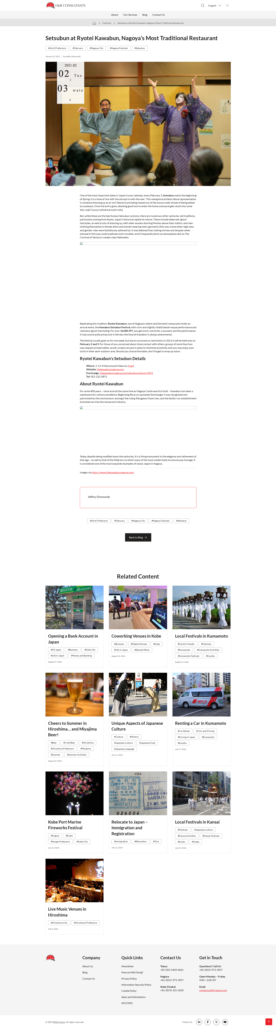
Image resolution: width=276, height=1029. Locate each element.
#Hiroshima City (59, 922)
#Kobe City (82, 841)
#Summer (55, 754)
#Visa (156, 841)
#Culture (118, 736)
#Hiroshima (88, 742)
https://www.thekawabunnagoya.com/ (113, 472)
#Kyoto (181, 841)
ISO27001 (127, 1003)
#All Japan (56, 649)
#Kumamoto (184, 649)
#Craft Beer (69, 742)
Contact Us (158, 14)
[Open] (227, 5)
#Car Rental (184, 731)
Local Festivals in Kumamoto (201, 636)
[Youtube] (225, 1022)
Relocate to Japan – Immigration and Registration (129, 827)
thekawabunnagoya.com (110, 369)
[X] (216, 1022)
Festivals (107, 23)
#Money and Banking (81, 655)
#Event (69, 835)
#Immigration (121, 841)
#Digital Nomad (139, 644)
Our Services (130, 14)
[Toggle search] (202, 5)
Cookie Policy (128, 990)
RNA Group (59, 1022)
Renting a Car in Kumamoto (200, 723)
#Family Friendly (186, 644)
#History (134, 736)
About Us (87, 966)
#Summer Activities (77, 754)
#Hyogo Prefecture (60, 841)
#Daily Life (89, 649)
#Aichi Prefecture (57, 48)
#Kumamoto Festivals (188, 656)
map (130, 365)
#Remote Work (142, 649)
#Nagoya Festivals (119, 48)
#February (78, 48)
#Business (73, 649)
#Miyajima (85, 748)
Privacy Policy (129, 978)
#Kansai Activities (187, 835)
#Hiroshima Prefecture (62, 748)
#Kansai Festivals (210, 835)
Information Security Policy (136, 984)
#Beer (54, 742)
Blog (144, 14)
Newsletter (127, 966)
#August (55, 835)
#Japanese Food (147, 742)
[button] (215, 5)
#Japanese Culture (123, 742)
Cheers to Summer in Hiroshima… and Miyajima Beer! (72, 729)
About (114, 14)
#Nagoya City (96, 48)
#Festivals (206, 644)
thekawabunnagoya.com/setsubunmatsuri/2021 (126, 372)
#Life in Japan (57, 655)
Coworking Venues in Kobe (136, 636)
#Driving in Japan (186, 737)
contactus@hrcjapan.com (213, 990)
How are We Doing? (132, 972)
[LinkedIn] (199, 1022)
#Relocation (140, 841)
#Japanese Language (124, 749)
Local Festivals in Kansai (197, 821)
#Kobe (156, 644)
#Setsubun (139, 48)
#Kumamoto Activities (208, 649)
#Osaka (195, 841)
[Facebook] (208, 1022)
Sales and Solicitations (133, 996)
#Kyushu (210, 656)
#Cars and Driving (205, 731)
